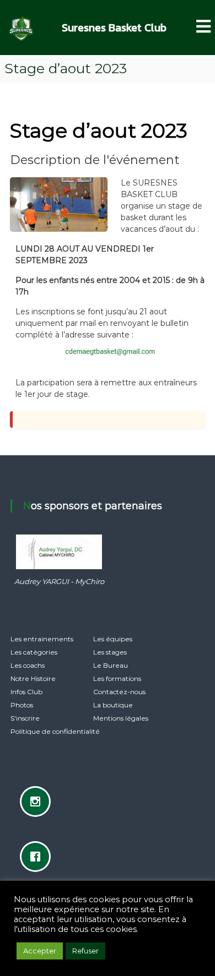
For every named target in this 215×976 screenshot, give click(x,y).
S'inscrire (25, 718)
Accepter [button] (39, 950)
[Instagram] (38, 801)
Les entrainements (41, 639)
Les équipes (112, 639)
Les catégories (33, 652)
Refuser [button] (85, 950)
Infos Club (26, 692)
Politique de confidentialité (55, 731)
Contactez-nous (119, 692)
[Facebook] (38, 856)
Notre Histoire (33, 678)
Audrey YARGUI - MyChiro (59, 581)
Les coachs (27, 665)
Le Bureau (110, 665)
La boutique (113, 705)
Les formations (117, 678)
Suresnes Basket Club (114, 27)
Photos (21, 705)
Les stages (110, 652)
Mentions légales (120, 718)
